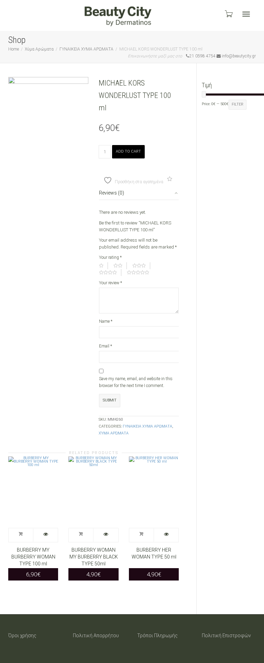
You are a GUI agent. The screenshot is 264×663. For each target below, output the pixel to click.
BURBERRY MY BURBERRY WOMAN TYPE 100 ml (33, 556)
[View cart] (228, 14)
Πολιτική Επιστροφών (226, 635)
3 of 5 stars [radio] (141, 265)
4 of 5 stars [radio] (110, 272)
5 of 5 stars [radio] (140, 272)
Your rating (110, 257)
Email (105, 346)
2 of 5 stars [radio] (120, 265)
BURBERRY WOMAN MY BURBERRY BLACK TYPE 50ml (93, 556)
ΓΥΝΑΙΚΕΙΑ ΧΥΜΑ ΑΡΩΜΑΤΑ (86, 49)
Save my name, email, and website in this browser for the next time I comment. (136, 382)
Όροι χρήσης (22, 635)
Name (105, 321)
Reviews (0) (111, 193)
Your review (110, 282)
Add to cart (128, 151)
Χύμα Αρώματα (39, 49)
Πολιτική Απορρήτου (96, 635)
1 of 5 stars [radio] (103, 265)
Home (13, 49)
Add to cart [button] (21, 535)
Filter (237, 104)
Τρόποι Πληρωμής (157, 635)
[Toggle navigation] (246, 14)
